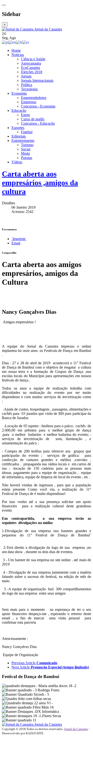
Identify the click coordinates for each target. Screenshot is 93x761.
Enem (25, 115)
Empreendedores (33, 98)
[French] (19, 42)
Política (26, 85)
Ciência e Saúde (33, 59)
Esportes (17, 128)
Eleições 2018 (31, 72)
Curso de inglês (32, 119)
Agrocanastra (31, 63)
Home (16, 50)
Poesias (26, 158)
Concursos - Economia (38, 106)
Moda (25, 153)
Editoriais (18, 136)
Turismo (27, 145)
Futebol (26, 132)
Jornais (26, 76)
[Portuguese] (5, 42)
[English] (12, 42)
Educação (18, 110)
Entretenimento (22, 141)
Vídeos (16, 162)
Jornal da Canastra (76, 729)
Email (15, 243)
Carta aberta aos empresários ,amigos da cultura (40, 183)
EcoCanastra (30, 68)
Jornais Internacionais (37, 80)
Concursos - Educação (38, 123)
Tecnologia (29, 89)
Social (25, 149)
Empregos (28, 102)
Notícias (17, 55)
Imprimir (18, 239)
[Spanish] (25, 42)
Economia (19, 93)
